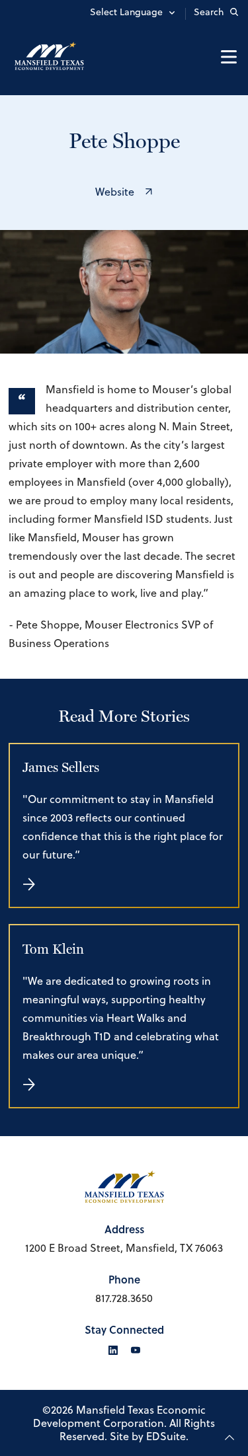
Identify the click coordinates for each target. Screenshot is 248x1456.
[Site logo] (51, 56)
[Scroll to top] (229, 1437)
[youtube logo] (135, 1350)
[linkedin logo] (113, 1350)
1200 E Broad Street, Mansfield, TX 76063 (124, 1248)
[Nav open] (228, 56)
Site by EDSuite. (149, 1436)
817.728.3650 (124, 1298)
